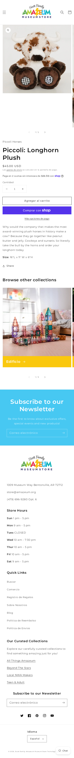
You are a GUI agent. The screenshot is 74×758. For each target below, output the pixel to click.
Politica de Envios (18, 628)
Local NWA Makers (20, 675)
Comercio (13, 589)
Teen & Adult (15, 682)
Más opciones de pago (37, 218)
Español (35, 738)
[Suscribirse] (63, 433)
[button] (4, 12)
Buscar (11, 581)
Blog (10, 612)
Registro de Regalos (20, 597)
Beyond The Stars (19, 667)
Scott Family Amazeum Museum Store (31, 751)
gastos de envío (14, 170)
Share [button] (10, 265)
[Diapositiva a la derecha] (45, 132)
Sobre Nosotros (17, 605)
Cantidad (8, 182)
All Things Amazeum (21, 660)
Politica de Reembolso (21, 620)
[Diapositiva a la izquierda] (29, 132)
